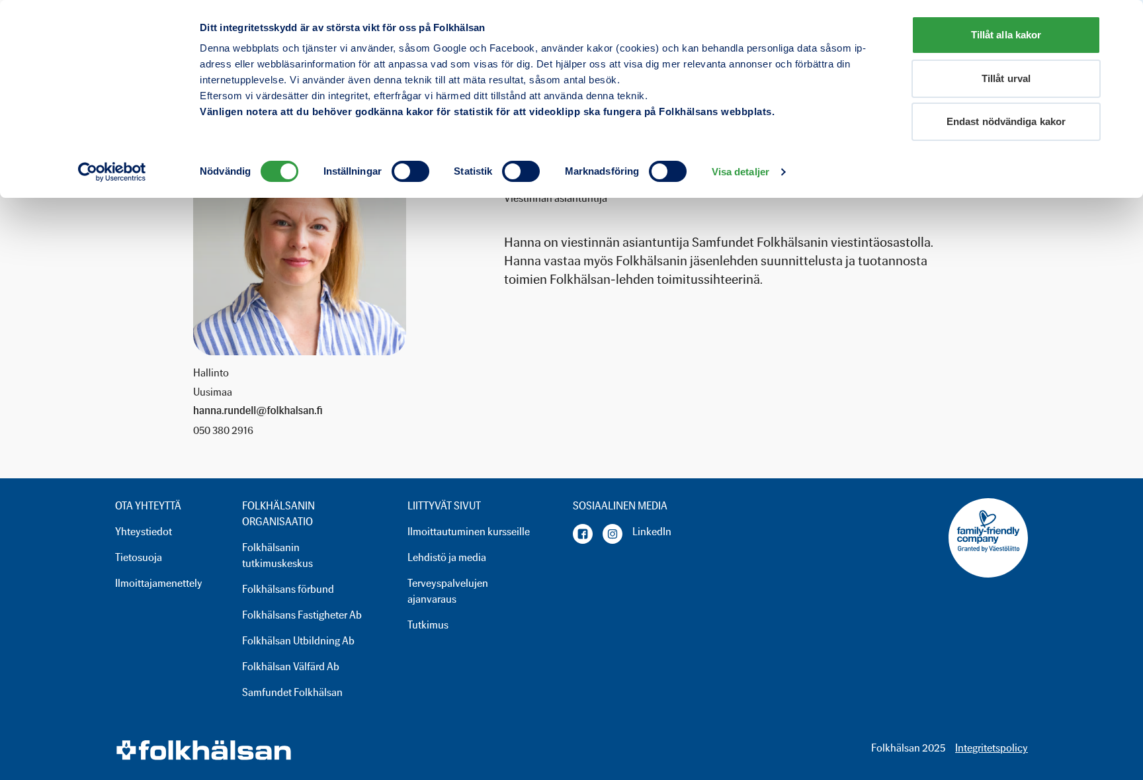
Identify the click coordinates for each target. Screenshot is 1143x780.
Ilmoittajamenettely (158, 583)
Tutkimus (427, 625)
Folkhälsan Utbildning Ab (298, 640)
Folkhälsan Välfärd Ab (290, 666)
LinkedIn (651, 531)
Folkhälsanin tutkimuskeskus (277, 555)
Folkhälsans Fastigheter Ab (302, 615)
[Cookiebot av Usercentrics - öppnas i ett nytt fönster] (112, 172)
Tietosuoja (138, 557)
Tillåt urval (1006, 78)
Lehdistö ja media (446, 557)
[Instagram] (612, 534)
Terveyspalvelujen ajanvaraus (447, 591)
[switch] (410, 171)
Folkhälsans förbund (288, 589)
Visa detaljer (740, 171)
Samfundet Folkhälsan (292, 692)
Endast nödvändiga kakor (1006, 121)
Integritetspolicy (991, 748)
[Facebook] (583, 534)
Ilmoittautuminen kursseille (468, 531)
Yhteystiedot (143, 531)
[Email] (258, 411)
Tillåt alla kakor (1006, 34)
